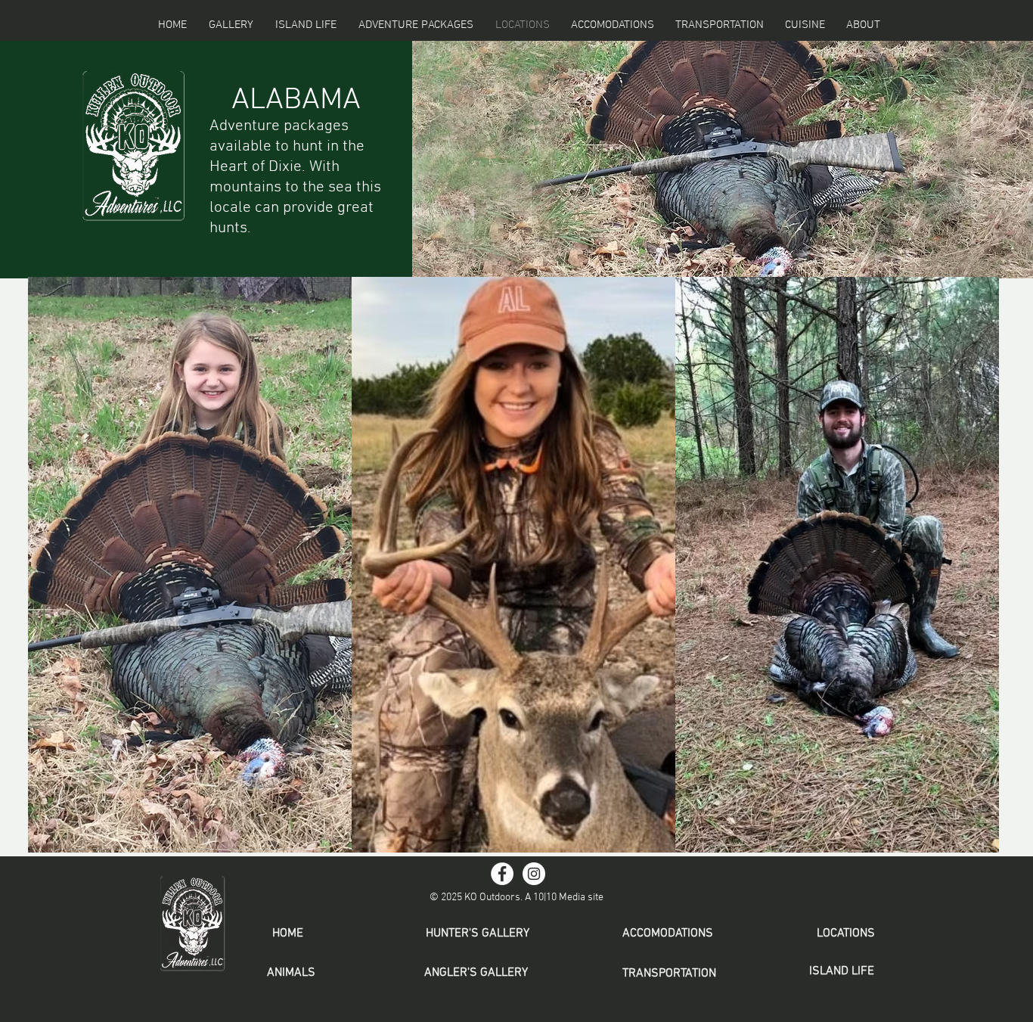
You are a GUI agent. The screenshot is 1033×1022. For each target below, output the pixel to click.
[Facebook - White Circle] (502, 873)
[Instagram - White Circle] (534, 873)
